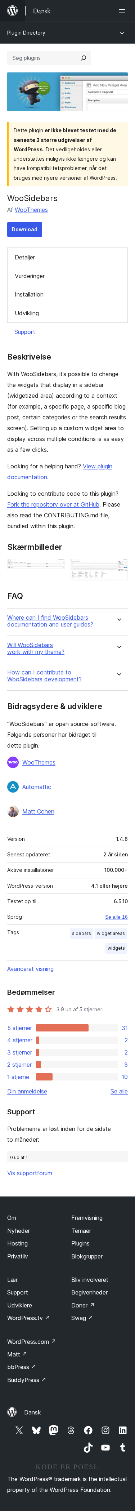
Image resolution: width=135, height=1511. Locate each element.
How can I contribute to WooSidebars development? (44, 676)
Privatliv (17, 1256)
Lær (12, 1279)
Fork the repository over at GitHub (53, 504)
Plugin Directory (26, 33)
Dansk (32, 1412)
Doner (83, 1305)
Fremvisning (87, 1217)
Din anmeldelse (27, 1091)
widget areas (111, 933)
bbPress (21, 1366)
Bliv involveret (89, 1279)
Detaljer (25, 257)
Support (24, 331)
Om (11, 1217)
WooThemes (31, 209)
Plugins (80, 1243)
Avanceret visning (30, 968)
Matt (17, 1354)
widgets (116, 948)
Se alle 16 (116, 917)
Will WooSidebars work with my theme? (35, 648)
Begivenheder (89, 1292)
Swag (82, 1317)
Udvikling (27, 313)
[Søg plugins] (83, 58)
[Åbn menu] (123, 11)
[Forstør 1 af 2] (55, 568)
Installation (29, 294)
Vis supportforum (29, 1173)
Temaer (81, 1230)
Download (24, 229)
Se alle (119, 1091)
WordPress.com (31, 1341)
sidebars (81, 933)
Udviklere (19, 1305)
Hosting (17, 1243)
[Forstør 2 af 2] (118, 568)
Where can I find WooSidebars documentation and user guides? (50, 621)
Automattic (36, 786)
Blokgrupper (87, 1256)
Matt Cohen (38, 811)
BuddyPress (26, 1379)
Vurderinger (30, 276)
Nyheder (18, 1230)
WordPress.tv (28, 1317)
